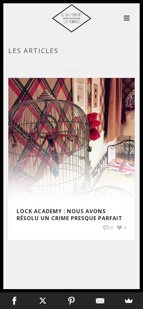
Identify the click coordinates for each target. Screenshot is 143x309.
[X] (43, 300)
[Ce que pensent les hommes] (71, 18)
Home (70, 64)
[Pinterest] (71, 300)
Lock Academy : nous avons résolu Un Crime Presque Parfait (69, 215)
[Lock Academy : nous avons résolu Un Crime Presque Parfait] (71, 139)
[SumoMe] (128, 300)
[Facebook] (14, 300)
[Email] (100, 300)
